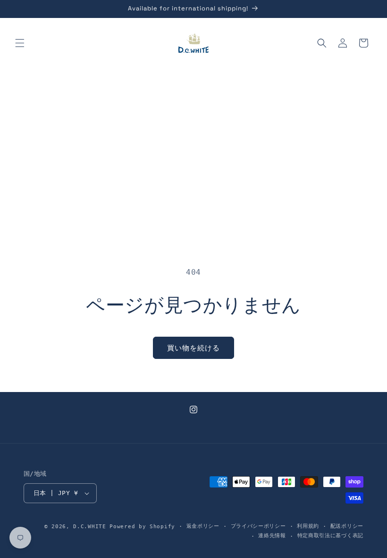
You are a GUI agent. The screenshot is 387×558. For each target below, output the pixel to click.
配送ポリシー (346, 526)
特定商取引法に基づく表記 (330, 535)
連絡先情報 (272, 535)
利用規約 (308, 526)
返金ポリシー (202, 526)
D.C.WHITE (89, 526)
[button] (19, 43)
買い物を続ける (193, 348)
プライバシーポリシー (258, 526)
